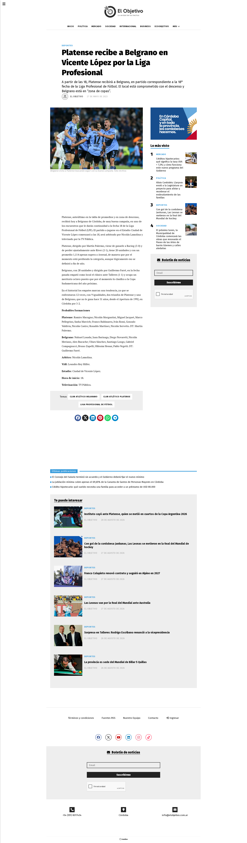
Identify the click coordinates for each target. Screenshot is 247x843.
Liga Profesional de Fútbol (96, 404)
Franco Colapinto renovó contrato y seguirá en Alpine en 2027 (122, 573)
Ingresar (174, 717)
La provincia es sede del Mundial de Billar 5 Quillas (115, 662)
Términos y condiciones (81, 717)
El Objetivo (76, 96)
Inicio (70, 26)
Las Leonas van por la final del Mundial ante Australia (117, 603)
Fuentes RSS (108, 717)
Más (175, 26)
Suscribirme (174, 282)
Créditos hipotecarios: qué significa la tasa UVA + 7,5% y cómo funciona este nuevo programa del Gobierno (169, 164)
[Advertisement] (102, 193)
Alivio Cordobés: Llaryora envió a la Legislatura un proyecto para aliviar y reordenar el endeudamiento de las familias (169, 190)
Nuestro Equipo (131, 717)
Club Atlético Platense (116, 396)
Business (145, 26)
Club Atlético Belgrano (84, 396)
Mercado (96, 26)
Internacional (128, 26)
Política (83, 26)
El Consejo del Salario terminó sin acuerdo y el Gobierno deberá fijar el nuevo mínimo (98, 477)
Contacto (153, 717)
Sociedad (110, 26)
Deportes (67, 45)
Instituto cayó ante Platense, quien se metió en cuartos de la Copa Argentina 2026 (135, 514)
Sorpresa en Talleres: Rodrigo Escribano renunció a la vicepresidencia (127, 632)
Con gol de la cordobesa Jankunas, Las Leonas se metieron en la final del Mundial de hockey (136, 545)
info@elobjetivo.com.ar (175, 815)
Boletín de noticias (175, 260)
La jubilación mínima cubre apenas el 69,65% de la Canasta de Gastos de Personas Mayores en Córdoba (108, 482)
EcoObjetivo (162, 26)
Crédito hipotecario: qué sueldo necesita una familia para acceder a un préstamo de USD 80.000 (103, 486)
